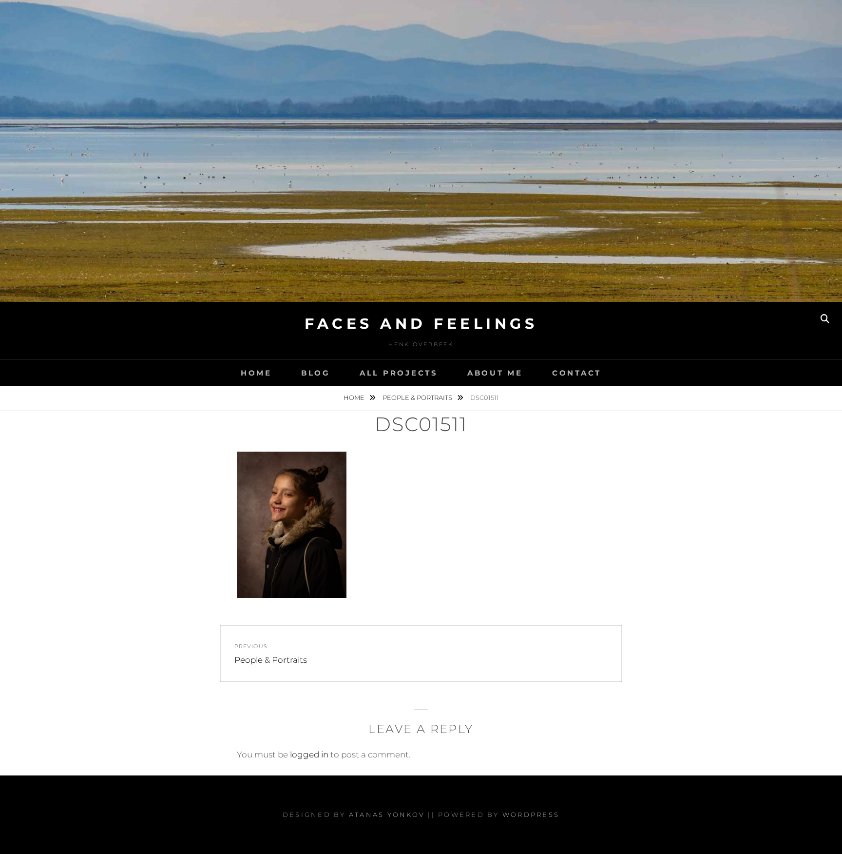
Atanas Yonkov (387, 814)
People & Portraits (418, 397)
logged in (309, 754)
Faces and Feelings (421, 324)
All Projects (399, 372)
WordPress (530, 814)
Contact (576, 372)
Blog (315, 372)
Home (256, 372)
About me (495, 372)
